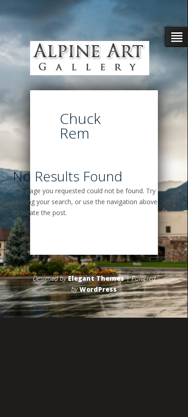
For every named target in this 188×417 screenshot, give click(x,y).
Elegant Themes (96, 278)
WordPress (98, 289)
